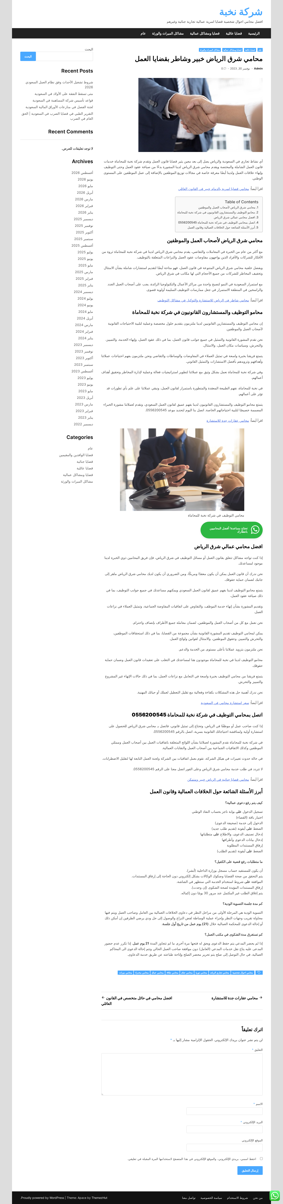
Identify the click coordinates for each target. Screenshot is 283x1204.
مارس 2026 (84, 199)
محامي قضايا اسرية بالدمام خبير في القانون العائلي (213, 189)
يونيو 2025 (85, 259)
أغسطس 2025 (82, 245)
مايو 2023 (85, 391)
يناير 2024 (85, 338)
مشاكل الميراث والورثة (168, 33)
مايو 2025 (85, 265)
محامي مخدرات (142, 972)
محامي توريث (201, 972)
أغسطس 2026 (82, 173)
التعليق (257, 1049)
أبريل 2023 (85, 398)
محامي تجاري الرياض (219, 972)
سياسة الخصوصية (211, 1197)
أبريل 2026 (85, 192)
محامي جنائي (186, 972)
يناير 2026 (85, 212)
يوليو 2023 (85, 378)
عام (143, 33)
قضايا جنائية (85, 461)
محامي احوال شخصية (242, 972)
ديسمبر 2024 (83, 292)
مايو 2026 (85, 186)
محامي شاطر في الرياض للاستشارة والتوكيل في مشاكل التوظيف (203, 300)
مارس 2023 (84, 404)
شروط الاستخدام (237, 1197)
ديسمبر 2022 (83, 424)
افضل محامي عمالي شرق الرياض (234, 217)
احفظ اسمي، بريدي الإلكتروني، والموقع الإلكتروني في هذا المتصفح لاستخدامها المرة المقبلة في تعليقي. (191, 1159)
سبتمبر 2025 (83, 239)
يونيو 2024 (85, 305)
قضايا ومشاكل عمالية (205, 33)
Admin (258, 68)
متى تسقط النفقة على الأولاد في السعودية (64, 94)
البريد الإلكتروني (252, 1122)
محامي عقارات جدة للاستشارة (228, 420)
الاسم (258, 1104)
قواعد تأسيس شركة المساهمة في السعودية (63, 100)
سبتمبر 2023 (83, 364)
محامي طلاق (172, 972)
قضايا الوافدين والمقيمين (76, 455)
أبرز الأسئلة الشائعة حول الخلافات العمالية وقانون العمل (221, 227)
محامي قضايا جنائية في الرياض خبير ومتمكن (218, 779)
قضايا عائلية (234, 33)
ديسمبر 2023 (83, 345)
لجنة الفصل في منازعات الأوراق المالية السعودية (59, 107)
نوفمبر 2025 (84, 226)
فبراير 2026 (84, 206)
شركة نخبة (241, 11)
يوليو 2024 (85, 298)
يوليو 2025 (85, 252)
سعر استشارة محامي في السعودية (225, 703)
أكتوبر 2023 (84, 358)
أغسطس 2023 (82, 371)
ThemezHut (99, 1197)
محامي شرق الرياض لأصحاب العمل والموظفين (226, 207)
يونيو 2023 (85, 384)
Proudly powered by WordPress (43, 1197)
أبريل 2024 (85, 318)
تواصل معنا (189, 1197)
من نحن (258, 1197)
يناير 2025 (85, 285)
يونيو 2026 (85, 179)
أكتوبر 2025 (84, 232)
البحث (89, 49)
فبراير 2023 (84, 411)
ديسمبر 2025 (83, 219)
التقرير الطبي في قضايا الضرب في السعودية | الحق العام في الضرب (57, 116)
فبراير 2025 (84, 278)
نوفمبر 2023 (84, 351)
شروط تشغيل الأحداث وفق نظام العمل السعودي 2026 (59, 84)
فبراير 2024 (84, 331)
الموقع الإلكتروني (252, 1140)
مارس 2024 (84, 325)
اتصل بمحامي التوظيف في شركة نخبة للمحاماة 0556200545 (216, 222)
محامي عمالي (157, 972)
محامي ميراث (125, 972)
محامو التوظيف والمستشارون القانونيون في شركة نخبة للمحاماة (216, 212)
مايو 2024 (85, 312)
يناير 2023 (85, 417)
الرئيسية (254, 33)
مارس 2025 (84, 272)
